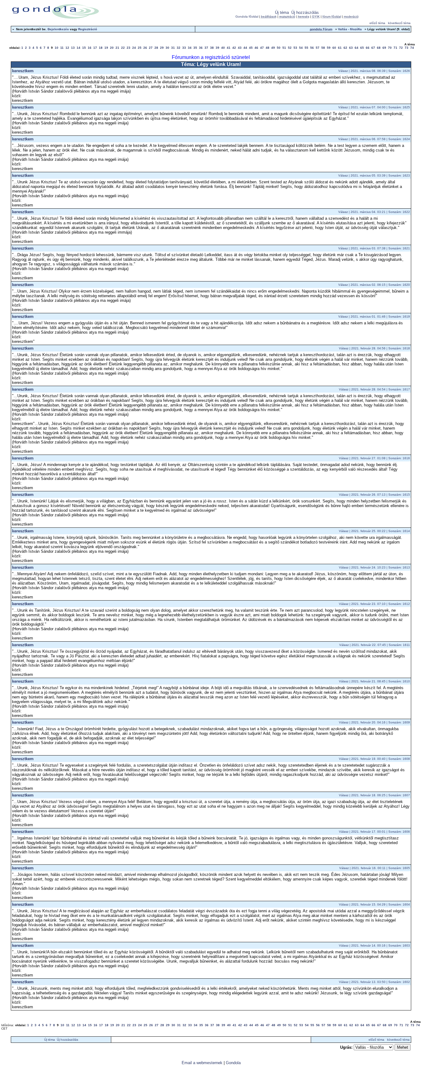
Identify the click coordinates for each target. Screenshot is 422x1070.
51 (284, 47)
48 (267, 47)
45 (251, 47)
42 (234, 47)
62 (345, 47)
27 (151, 47)
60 (334, 47)
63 (351, 47)
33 (184, 47)
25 (139, 47)
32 (178, 47)
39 (217, 47)
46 (256, 47)
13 (73, 47)
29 (162, 47)
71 (395, 47)
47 (262, 47)
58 (323, 47)
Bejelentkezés (58, 29)
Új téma (282, 12)
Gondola (233, 1062)
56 (312, 47)
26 (145, 47)
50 (279, 47)
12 (67, 47)
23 (128, 47)
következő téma (399, 23)
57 (317, 47)
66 (367, 47)
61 (340, 47)
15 (84, 47)
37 (206, 47)
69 (384, 47)
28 (156, 47)
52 (290, 47)
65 (362, 47)
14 (78, 47)
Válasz (343, 71)
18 (101, 47)
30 (167, 47)
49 (273, 47)
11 (62, 47)
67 (373, 47)
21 (117, 47)
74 (412, 47)
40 (223, 47)
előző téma (377, 23)
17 (95, 47)
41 (228, 47)
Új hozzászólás (305, 12)
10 (56, 47)
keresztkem (23, 71)
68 (379, 47)
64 (356, 47)
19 (106, 47)
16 (89, 47)
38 (212, 47)
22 (123, 47)
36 (201, 47)
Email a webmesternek (202, 1062)
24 (134, 47)
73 (406, 47)
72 (401, 47)
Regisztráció (87, 29)
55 (306, 47)
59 (329, 47)
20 (112, 47)
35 (195, 47)
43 (240, 47)
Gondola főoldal (246, 16)
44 (245, 47)
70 (390, 47)
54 (301, 47)
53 (295, 47)
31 (173, 47)
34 (190, 47)
